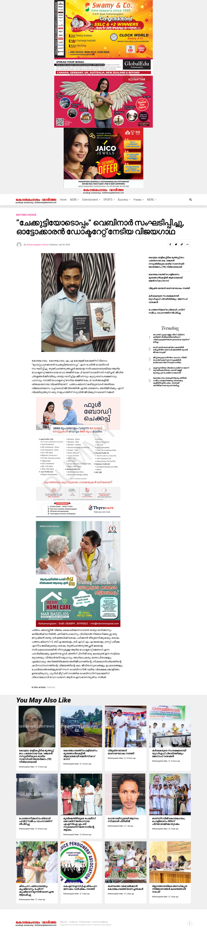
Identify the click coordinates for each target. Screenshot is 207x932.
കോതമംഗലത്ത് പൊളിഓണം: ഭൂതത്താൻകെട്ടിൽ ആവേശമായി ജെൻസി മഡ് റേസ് (165, 277)
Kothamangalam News (26, 767)
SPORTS (108, 199)
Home (63, 199)
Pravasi (137, 199)
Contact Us (73, 922)
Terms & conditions (100, 922)
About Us (63, 922)
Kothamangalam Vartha (37, 245)
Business (123, 199)
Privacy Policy (84, 922)
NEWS (73, 199)
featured (51, 687)
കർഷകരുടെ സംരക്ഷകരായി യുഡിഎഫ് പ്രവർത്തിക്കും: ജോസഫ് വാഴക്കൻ (168, 299)
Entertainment (90, 199)
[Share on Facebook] (170, 244)
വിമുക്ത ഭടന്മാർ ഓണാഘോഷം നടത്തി (169, 288)
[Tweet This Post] (176, 244)
